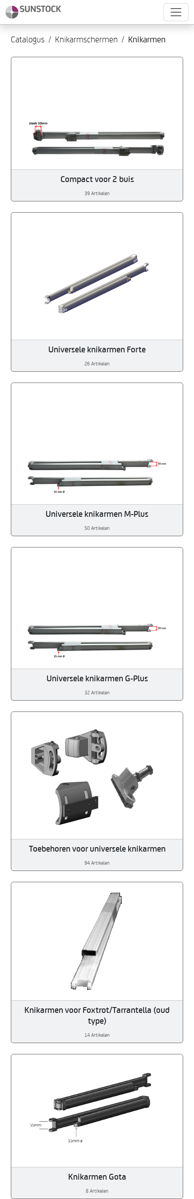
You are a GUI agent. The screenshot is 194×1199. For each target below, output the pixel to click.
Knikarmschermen (86, 39)
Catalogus (28, 39)
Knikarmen (147, 39)
